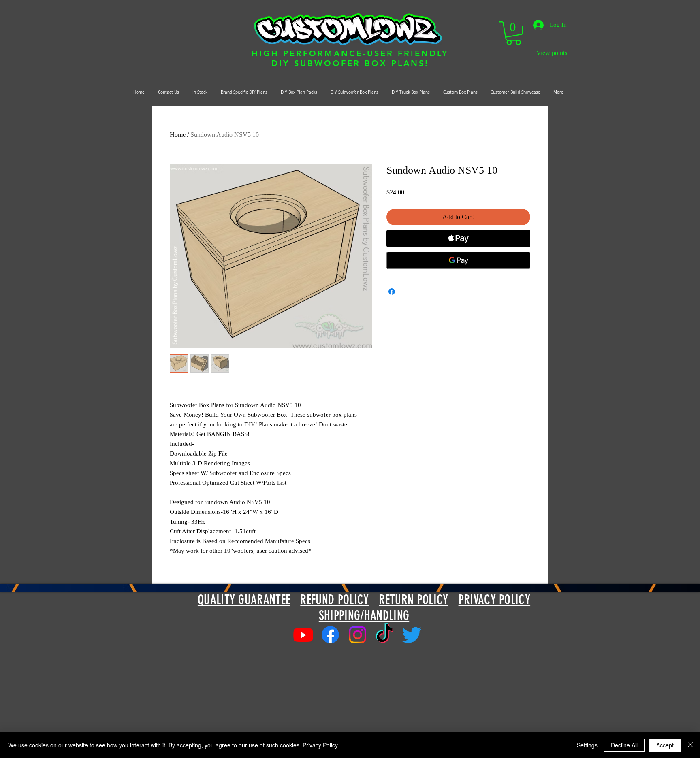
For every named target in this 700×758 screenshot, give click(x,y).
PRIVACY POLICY (494, 599)
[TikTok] (384, 634)
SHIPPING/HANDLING (364, 615)
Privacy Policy (320, 745)
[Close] (690, 745)
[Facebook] (330, 634)
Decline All (624, 745)
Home (178, 134)
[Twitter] (411, 634)
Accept (665, 745)
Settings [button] (587, 745)
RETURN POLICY (413, 599)
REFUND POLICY (334, 599)
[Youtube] (303, 634)
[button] (513, 33)
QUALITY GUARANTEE (244, 599)
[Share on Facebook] (392, 291)
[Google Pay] (458, 260)
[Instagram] (357, 634)
